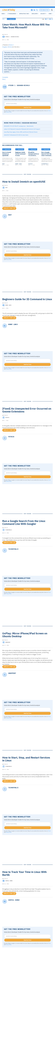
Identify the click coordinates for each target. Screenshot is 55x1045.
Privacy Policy (8, 112)
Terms (49, 110)
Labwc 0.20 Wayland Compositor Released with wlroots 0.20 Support (22, 129)
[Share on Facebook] (45, 19)
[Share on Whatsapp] (52, 19)
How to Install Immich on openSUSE (6, 154)
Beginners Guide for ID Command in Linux (20, 154)
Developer (35, 13)
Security (43, 13)
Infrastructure (24, 13)
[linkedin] (34, 10)
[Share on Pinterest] (50, 19)
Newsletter (45, 9)
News (3, 13)
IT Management (12, 13)
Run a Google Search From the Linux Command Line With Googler (46, 154)
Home (3, 19)
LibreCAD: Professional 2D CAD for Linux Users (16, 135)
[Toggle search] (52, 10)
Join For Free (27, 107)
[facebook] (32, 10)
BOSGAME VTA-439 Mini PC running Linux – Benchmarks (18, 126)
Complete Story (8, 208)
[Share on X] (48, 19)
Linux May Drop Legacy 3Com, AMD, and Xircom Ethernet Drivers (20, 132)
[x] (37, 10)
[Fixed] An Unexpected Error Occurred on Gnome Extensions (34, 154)
